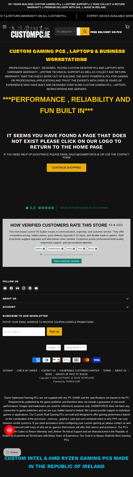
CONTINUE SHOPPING (66, 167)
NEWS (48, 374)
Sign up (54, 331)
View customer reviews (66, 261)
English (52, 347)
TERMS (107, 370)
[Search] (85, 31)
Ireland (74, 347)
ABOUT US (120, 370)
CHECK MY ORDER (27, 370)
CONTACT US (48, 370)
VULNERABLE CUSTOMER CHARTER (79, 370)
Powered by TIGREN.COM (66, 381)
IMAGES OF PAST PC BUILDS (72, 374)
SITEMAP (8, 370)
